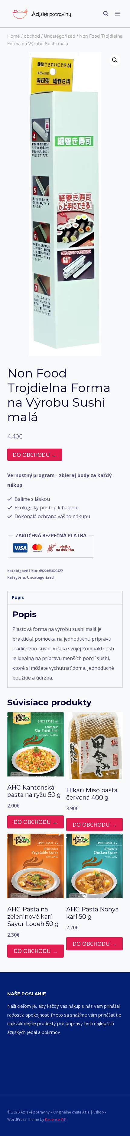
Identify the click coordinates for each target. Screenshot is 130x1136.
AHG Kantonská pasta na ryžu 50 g (34, 791)
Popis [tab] (18, 597)
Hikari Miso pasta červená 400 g (92, 794)
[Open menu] (117, 13)
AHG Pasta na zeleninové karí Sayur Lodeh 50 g (33, 917)
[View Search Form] (103, 13)
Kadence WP (55, 1119)
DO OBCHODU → (35, 454)
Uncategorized (40, 577)
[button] (114, 60)
